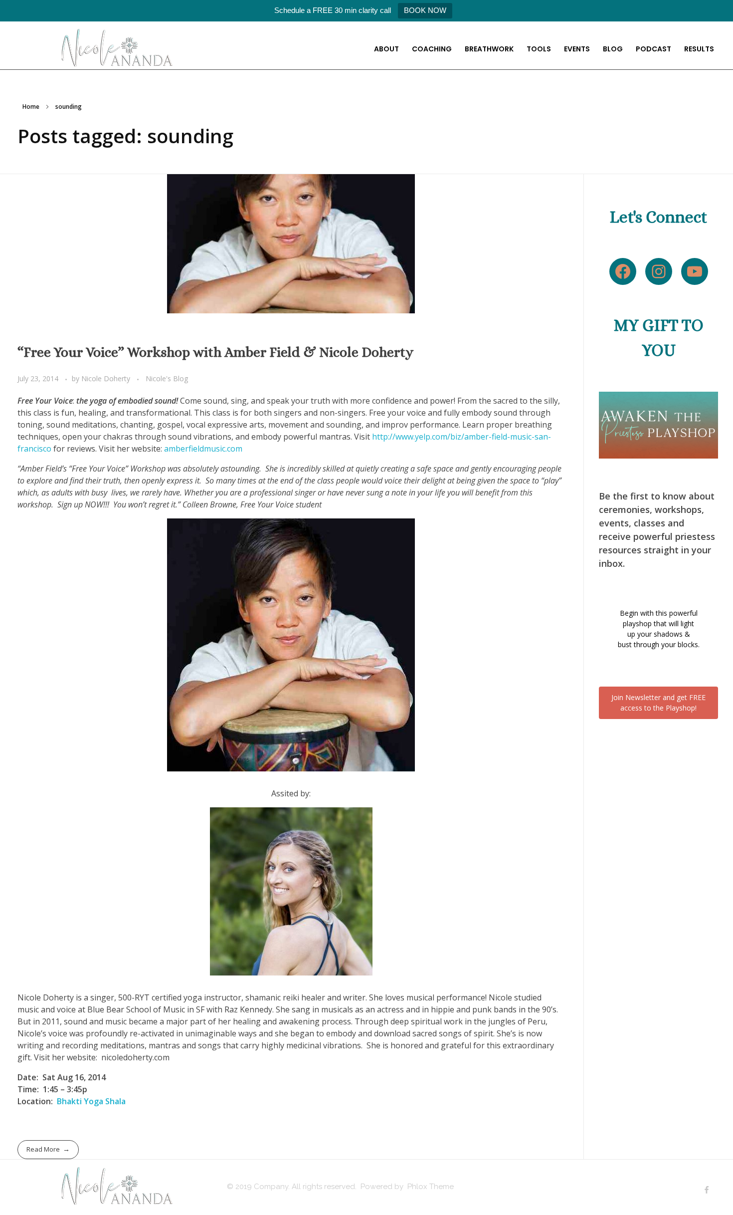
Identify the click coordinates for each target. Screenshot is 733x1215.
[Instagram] (658, 271)
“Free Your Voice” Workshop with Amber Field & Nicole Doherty (215, 352)
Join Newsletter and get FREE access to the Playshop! (658, 703)
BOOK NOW (425, 10)
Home (30, 106)
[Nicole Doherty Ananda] (117, 47)
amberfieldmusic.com (203, 448)
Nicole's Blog (167, 378)
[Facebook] (622, 271)
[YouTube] (694, 271)
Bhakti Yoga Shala (91, 1101)
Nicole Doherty (106, 378)
